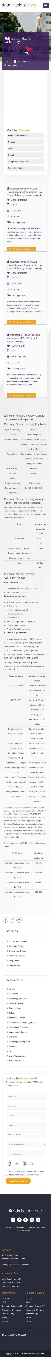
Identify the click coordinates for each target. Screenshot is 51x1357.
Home (8, 1228)
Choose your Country (17, 941)
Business (12, 1046)
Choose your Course (17, 951)
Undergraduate (18, 200)
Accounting (13, 994)
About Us (20, 1228)
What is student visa (10, 1286)
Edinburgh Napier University (18, 40)
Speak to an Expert (18, 1181)
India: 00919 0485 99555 (15, 1335)
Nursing (11, 142)
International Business (18, 1027)
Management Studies (17, 1032)
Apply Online (13, 960)
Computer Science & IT (18, 162)
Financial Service (15, 1003)
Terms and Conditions (18, 1175)
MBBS (10, 148)
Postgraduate (17, 346)
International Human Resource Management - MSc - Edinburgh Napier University (23, 338)
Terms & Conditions (36, 1228)
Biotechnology (14, 1008)
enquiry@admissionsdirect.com (15, 1264)
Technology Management (19, 1041)
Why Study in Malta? (11, 1283)
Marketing (12, 1037)
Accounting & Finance (17, 135)
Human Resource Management (22, 1022)
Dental (11, 155)
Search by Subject (16, 946)
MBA (4, 1302)
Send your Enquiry (16, 956)
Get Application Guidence (21, 249)
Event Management (16, 1056)
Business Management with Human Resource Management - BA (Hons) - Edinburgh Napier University (24, 192)
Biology (11, 1013)
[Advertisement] (25, 101)
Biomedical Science (16, 168)
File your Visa (14, 965)
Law (10, 1051)
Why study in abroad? (11, 1279)
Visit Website (13, 65)
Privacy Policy (33, 1175)
